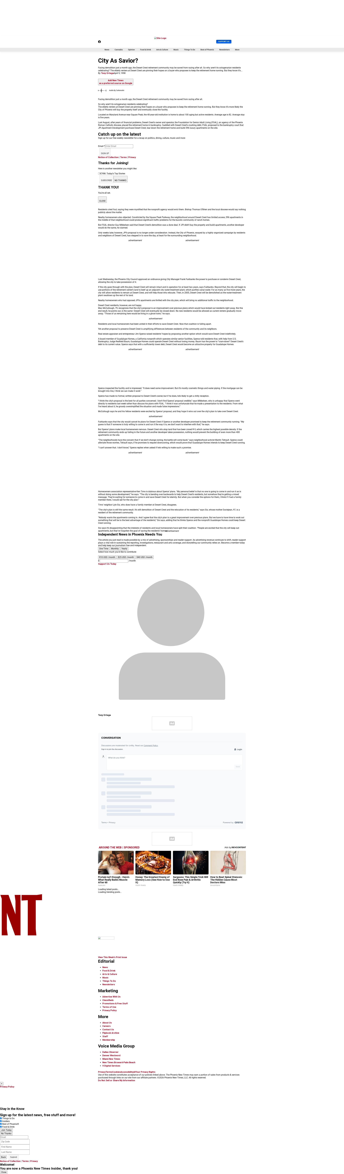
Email (101, 146)
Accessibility (127, 1072)
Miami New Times (111, 1059)
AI (134, 1072)
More (237, 50)
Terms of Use (109, 1007)
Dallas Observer (110, 1052)
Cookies (116, 1072)
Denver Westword (111, 1055)
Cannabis (119, 50)
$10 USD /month (107, 557)
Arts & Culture (162, 50)
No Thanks (6, 1133)
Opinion (131, 50)
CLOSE (102, 201)
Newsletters (224, 50)
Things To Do (189, 50)
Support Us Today (107, 564)
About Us (107, 1022)
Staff (105, 1036)
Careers (106, 1026)
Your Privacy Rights (145, 1072)
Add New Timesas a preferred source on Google (115, 82)
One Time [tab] (103, 548)
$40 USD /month (145, 557)
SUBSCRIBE (106, 180)
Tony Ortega (107, 73)
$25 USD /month (126, 557)
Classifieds (108, 1000)
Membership (108, 1040)
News (107, 50)
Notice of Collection (108, 157)
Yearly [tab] (124, 548)
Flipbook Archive (110, 1033)
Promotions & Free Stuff (115, 1003)
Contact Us (108, 1029)
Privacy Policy (109, 1010)
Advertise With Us (111, 996)
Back (3, 1157)
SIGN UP (105, 153)
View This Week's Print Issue (112, 957)
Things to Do (8, 1118)
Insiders (6, 1121)
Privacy (132, 157)
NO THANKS (120, 180)
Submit (13, 1157)
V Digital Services (111, 1066)
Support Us (223, 42)
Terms (123, 157)
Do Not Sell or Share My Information (116, 1080)
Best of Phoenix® (10, 1124)
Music (176, 50)
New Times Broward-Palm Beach (118, 1062)
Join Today (6, 1130)
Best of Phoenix (207, 50)
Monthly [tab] (115, 548)
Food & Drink (145, 50)
